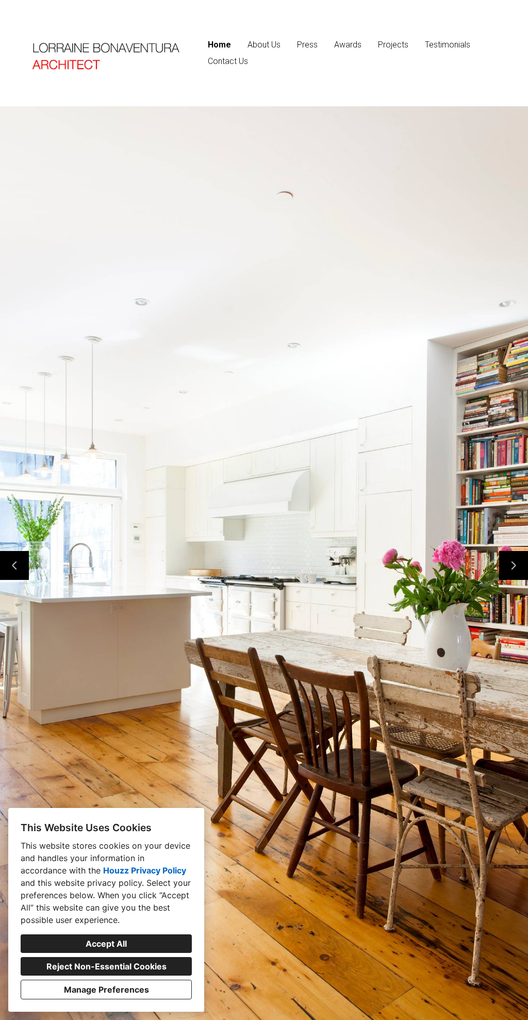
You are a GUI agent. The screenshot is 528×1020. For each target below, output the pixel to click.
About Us (264, 45)
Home (219, 45)
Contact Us (228, 61)
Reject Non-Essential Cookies (106, 966)
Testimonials (447, 45)
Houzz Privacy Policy (144, 870)
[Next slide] (513, 565)
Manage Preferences (106, 989)
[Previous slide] (14, 565)
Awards (347, 45)
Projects (393, 45)
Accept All (106, 943)
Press (307, 45)
